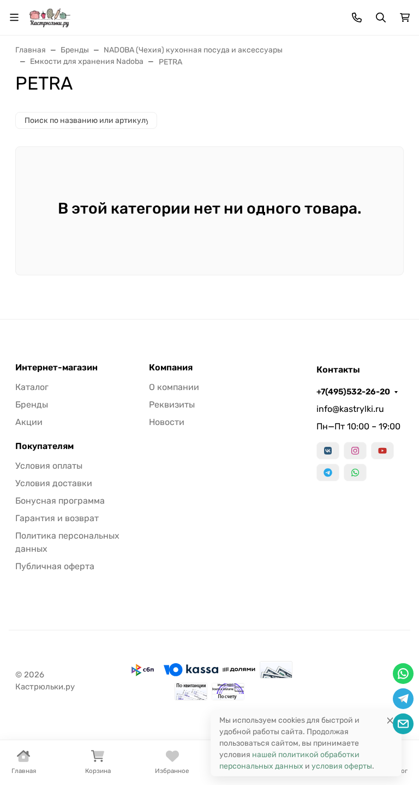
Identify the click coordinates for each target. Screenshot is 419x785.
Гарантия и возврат (57, 518)
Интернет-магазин (56, 367)
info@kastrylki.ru (350, 409)
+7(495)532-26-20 (353, 392)
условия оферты (342, 766)
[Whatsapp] (355, 472)
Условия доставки (53, 483)
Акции (29, 422)
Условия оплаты (48, 466)
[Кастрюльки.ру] (49, 16)
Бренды (31, 404)
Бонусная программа (60, 500)
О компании (174, 387)
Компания (171, 367)
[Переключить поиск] (381, 17)
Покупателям (44, 446)
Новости (166, 422)
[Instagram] (355, 450)
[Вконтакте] (327, 450)
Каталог (32, 387)
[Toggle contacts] (357, 17)
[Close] (390, 720)
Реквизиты (172, 404)
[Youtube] (382, 450)
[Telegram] (327, 472)
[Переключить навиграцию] (14, 17)
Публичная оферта (54, 566)
